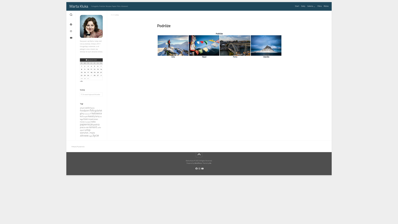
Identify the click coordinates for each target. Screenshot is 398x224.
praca (82, 127)
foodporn (85, 110)
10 (88, 69)
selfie (99, 127)
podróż (96, 124)
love (85, 119)
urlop (87, 130)
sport (82, 130)
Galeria (310, 6)
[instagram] (71, 31)
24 (88, 75)
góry (82, 113)
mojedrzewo (93, 119)
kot (81, 116)
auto (87, 108)
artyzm (82, 108)
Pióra (319, 6)
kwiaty (91, 116)
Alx (210, 163)
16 (85, 72)
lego (81, 119)
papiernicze (86, 124)
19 (94, 72)
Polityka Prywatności (78, 146)
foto (92, 110)
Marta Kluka (78, 6)
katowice (97, 113)
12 (94, 69)
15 (81, 72)
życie (96, 135)
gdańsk (98, 110)
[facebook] (71, 24)
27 (98, 75)
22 (81, 75)
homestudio (87, 114)
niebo (93, 121)
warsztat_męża (87, 132)
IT (90, 113)
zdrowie (84, 135)
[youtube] (71, 38)
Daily (303, 6)
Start (297, 6)
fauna (92, 108)
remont (93, 127)
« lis (81, 81)
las (101, 116)
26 (94, 75)
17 (88, 72)
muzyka (87, 122)
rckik (87, 127)
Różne (326, 6)
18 (91, 72)
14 (101, 69)
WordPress (198, 163)
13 (98, 69)
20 (98, 72)
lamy (97, 116)
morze (82, 122)
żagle (90, 136)
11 (91, 69)
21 (101, 72)
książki (85, 116)
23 (85, 75)
